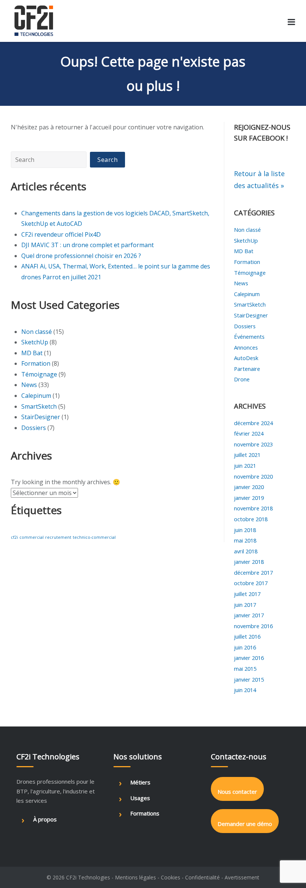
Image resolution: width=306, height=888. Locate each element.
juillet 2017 (247, 593)
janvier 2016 (249, 657)
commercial (31, 537)
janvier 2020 (249, 487)
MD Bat (32, 353)
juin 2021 (245, 465)
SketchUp (34, 342)
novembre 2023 (253, 444)
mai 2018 (245, 540)
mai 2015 (245, 668)
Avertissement (242, 877)
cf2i (14, 537)
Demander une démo (245, 823)
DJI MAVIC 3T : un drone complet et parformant (87, 245)
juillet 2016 (247, 636)
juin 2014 (245, 690)
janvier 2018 (249, 561)
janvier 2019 (249, 497)
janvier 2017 (249, 615)
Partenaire (247, 368)
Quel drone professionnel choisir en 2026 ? (81, 256)
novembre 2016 (253, 626)
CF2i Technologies (88, 877)
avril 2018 (245, 551)
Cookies (170, 877)
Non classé (36, 332)
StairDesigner (40, 417)
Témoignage (39, 374)
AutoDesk (246, 358)
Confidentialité (202, 877)
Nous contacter (237, 791)
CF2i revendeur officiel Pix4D (61, 234)
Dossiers (33, 428)
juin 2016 (245, 647)
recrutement (58, 537)
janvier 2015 (249, 679)
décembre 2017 (253, 572)
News (29, 385)
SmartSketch (39, 406)
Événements (249, 336)
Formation (35, 363)
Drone (242, 379)
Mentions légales (135, 877)
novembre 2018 (253, 508)
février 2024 (248, 433)
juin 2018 (245, 530)
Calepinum (36, 395)
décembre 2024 (253, 423)
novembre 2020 (253, 476)
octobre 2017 (251, 583)
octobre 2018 (251, 519)
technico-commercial (94, 537)
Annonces (246, 347)
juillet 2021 (247, 454)
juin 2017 (245, 604)
